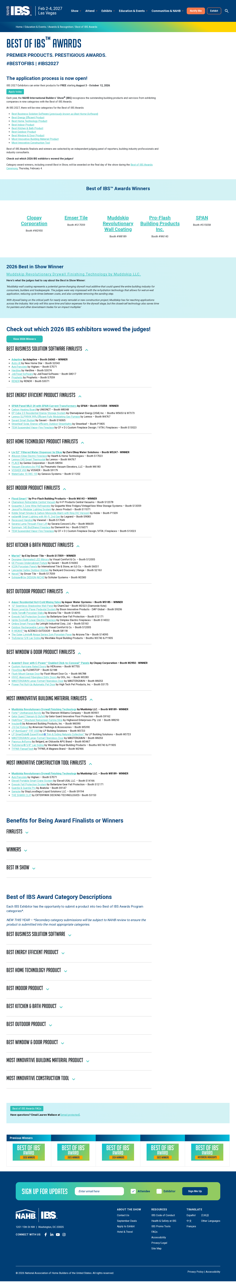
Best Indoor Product (23, 124)
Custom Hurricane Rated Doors (29, 666)
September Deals (127, 1220)
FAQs (154, 1231)
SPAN (202, 217)
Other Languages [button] (210, 1220)
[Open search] (227, 11)
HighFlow (17, 720)
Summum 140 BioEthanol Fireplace (31, 527)
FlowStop (17, 670)
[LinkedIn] (51, 1234)
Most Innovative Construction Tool (31, 142)
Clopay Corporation (34, 220)
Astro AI (16, 363)
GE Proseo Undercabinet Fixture (29, 563)
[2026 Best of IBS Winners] (29, 1152)
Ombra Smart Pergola (24, 623)
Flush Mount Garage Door (26, 673)
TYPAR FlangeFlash (23, 748)
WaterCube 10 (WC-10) (24, 473)
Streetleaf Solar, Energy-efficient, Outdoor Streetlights (42, 423)
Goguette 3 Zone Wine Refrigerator (31, 505)
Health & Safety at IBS (163, 1220)
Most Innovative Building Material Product (35, 139)
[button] (76, 11)
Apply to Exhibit (126, 1226)
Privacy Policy (196, 1271)
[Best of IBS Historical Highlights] (207, 1152)
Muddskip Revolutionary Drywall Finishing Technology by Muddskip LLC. (73, 274)
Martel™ (16, 555)
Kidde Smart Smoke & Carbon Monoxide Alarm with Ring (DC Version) (50, 513)
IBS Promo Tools (160, 1226)
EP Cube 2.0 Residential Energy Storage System (39, 413)
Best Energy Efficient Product (28, 117)
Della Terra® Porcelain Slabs (28, 612)
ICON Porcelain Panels (24, 566)
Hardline (16, 370)
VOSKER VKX (19, 470)
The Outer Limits (21, 634)
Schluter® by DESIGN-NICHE (28, 577)
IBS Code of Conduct (163, 1215)
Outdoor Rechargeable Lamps (28, 627)
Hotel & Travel (125, 1231)
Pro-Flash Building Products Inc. (160, 223)
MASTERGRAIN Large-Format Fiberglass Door (38, 680)
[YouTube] (58, 1234)
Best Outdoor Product (24, 131)
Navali (15, 573)
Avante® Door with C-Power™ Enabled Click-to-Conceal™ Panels (50, 662)
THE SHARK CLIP (21, 795)
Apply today (15, 91)
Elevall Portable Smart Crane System (32, 780)
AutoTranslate (19, 366)
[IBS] (21, 11)
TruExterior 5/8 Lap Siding (26, 638)
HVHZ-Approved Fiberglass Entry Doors (34, 677)
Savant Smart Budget (23, 420)
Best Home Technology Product (29, 121)
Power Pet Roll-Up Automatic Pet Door (33, 684)
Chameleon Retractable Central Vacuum (34, 502)
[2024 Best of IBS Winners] (118, 1152)
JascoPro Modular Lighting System (31, 509)
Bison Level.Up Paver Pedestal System (34, 609)
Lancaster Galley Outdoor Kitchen (30, 570)
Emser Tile (76, 217)
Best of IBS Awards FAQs (26, 1108)
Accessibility (158, 1237)
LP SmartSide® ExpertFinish (28, 734)
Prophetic (17, 377)
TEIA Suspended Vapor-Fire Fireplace (33, 427)
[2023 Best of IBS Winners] (163, 1152)
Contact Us (123, 1215)
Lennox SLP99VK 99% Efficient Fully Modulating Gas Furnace (46, 416)
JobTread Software (22, 373)
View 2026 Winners (24, 339)
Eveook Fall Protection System (29, 616)
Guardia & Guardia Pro (24, 787)
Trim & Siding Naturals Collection (64, 734)
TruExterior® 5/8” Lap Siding (28, 745)
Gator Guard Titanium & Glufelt (28, 716)
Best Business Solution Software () (55, 113)
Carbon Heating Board (24, 409)
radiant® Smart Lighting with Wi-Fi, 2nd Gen (36, 516)
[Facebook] (45, 1234)
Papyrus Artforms (21, 741)
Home (19, 27)
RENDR (16, 381)
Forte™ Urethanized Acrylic (26, 712)
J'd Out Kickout (20, 727)
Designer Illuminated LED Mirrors (30, 559)
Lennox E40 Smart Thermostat (28, 459)
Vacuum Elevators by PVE (26, 466)
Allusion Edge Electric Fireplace (29, 455)
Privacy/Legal (159, 1242)
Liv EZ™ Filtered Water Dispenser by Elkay (37, 452)
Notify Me (196, 10)
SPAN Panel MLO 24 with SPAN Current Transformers (44, 405)
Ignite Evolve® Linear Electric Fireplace (34, 620)
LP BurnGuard (19, 730)
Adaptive (17, 359)
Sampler (16, 791)
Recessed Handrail (22, 520)
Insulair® (17, 723)
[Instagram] (64, 1234)
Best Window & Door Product (28, 135)
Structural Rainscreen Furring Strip (43, 720)
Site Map (156, 1248)
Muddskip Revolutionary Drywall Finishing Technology (44, 709)
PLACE (15, 463)
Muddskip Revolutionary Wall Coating (118, 223)
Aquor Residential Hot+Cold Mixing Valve (36, 602)
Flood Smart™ (20, 498)
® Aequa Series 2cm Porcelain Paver (51, 634)
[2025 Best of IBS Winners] (73, 1152)
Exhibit (214, 10)
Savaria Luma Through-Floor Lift (29, 523)
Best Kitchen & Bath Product (27, 128)
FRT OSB (33, 730)
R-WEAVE (17, 630)
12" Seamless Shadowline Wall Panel (32, 605)
